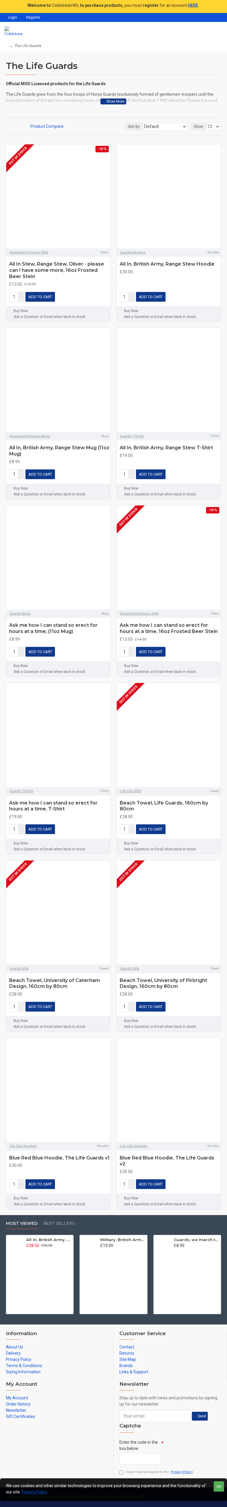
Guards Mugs (19, 614)
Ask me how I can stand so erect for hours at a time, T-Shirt (53, 806)
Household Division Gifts (28, 252)
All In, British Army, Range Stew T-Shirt (166, 447)
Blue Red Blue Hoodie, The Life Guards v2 (167, 1161)
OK (218, 1486)
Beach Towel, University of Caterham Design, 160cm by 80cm (54, 983)
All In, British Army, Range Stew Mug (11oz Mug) (59, 451)
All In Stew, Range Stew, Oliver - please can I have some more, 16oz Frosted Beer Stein (56, 270)
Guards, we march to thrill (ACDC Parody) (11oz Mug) (196, 1239)
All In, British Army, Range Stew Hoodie (167, 264)
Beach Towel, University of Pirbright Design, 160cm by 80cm (163, 983)
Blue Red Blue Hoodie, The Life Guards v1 (59, 1158)
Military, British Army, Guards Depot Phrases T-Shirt (122, 1239)
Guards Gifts (19, 968)
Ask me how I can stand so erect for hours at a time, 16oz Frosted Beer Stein (169, 628)
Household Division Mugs (29, 436)
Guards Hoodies (132, 252)
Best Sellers (59, 1223)
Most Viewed (22, 1223)
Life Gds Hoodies (23, 1146)
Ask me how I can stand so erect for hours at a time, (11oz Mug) (53, 628)
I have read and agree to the (159, 1472)
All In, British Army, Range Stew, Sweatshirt (48, 1239)
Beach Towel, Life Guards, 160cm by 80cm (164, 806)
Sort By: (134, 127)
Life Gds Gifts (130, 791)
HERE (193, 5)
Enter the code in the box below (138, 1445)
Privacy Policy (34, 1492)
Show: (199, 127)
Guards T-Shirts (132, 436)
